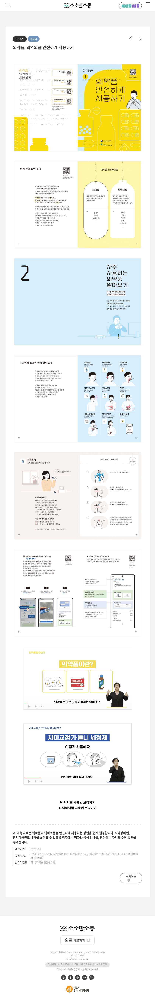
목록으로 (131, 876)
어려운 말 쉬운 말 (130, 5)
